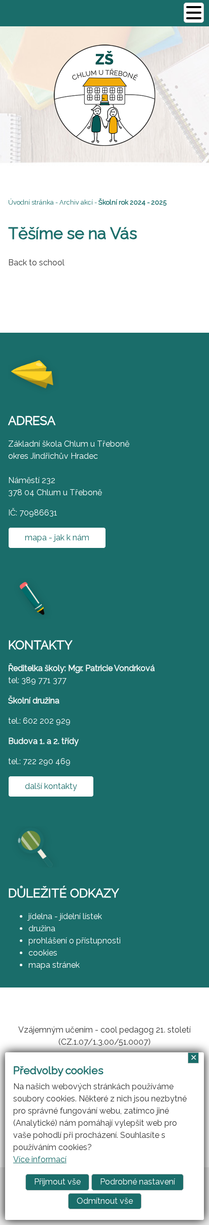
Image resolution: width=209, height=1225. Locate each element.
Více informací (39, 1159)
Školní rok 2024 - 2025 (132, 202)
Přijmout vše (57, 1182)
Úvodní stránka (31, 202)
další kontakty (51, 786)
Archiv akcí (76, 202)
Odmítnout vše (105, 1201)
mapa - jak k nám (57, 537)
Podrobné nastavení (137, 1182)
